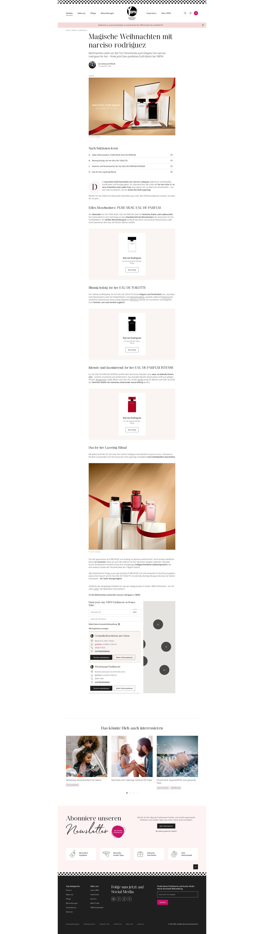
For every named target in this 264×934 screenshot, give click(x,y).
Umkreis (135, 609)
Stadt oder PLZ (96, 612)
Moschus (134, 299)
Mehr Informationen (124, 657)
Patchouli (166, 297)
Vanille (141, 379)
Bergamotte (101, 379)
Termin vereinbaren (101, 657)
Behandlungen (107, 13)
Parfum (69, 13)
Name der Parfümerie (98, 619)
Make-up (81, 13)
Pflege (93, 13)
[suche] (185, 13)
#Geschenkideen (72, 785)
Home (68, 30)
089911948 (99, 678)
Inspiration (151, 13)
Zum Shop (132, 270)
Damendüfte (82, 30)
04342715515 (100, 648)
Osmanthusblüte (137, 297)
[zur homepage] (132, 13)
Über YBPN (166, 13)
